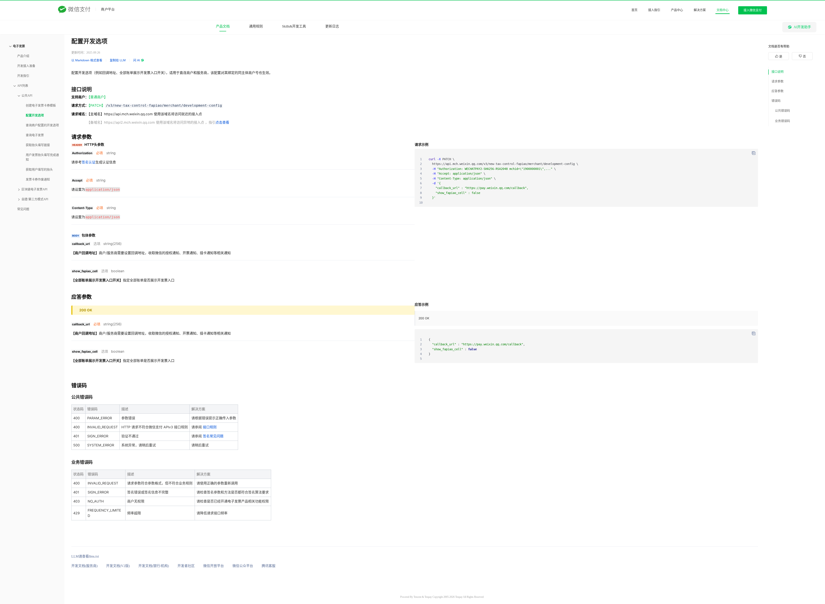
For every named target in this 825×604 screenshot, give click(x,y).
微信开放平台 (213, 566)
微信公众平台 (242, 566)
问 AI (136, 60)
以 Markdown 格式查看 (86, 60)
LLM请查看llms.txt (85, 556)
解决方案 (700, 10)
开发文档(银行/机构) (153, 566)
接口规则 (210, 427)
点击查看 (222, 122)
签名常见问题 (213, 436)
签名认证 (88, 162)
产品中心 (677, 10)
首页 (634, 10)
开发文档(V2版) (118, 566)
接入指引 (654, 10)
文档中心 (723, 10)
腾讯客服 (268, 566)
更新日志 (332, 26)
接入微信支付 (753, 10)
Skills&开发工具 (294, 26)
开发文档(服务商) (84, 566)
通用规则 (256, 26)
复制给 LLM (118, 60)
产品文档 (223, 26)
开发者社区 (186, 566)
